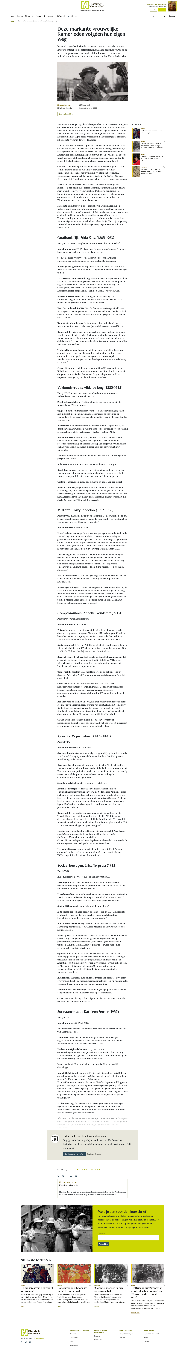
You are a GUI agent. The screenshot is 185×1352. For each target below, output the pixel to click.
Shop (163, 16)
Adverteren (74, 1345)
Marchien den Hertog (64, 105)
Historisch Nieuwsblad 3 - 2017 (88, 1170)
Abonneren (162, 10)
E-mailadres (101, 1233)
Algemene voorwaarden (152, 1334)
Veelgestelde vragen (126, 1334)
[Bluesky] (58, 1176)
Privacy (146, 1338)
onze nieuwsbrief (38, 1338)
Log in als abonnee (94, 1154)
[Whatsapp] (67, 1176)
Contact (172, 16)
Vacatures (98, 1340)
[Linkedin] (76, 1176)
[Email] (71, 1176)
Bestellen (153, 10)
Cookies (146, 1341)
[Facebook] (63, 1176)
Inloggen (97, 1336)
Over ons (73, 1334)
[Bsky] (26, 1342)
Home (12, 21)
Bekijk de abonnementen (74, 1154)
